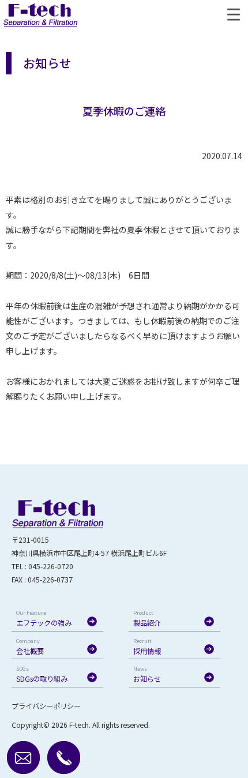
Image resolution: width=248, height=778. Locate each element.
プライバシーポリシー (46, 706)
